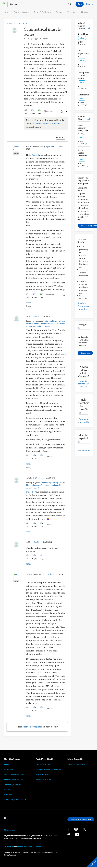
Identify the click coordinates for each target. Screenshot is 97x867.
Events (59, 12)
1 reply (28, 306)
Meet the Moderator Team (14, 774)
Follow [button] (81, 38)
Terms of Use (9, 847)
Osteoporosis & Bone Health (83, 75)
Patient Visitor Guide (43, 779)
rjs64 (35, 39)
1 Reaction (49, 456)
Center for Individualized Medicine (48, 769)
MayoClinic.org (9, 830)
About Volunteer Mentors (13, 779)
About (6, 764)
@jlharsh (51, 574)
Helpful (32, 113)
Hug (39, 113)
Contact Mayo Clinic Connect (15, 800)
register (38, 726)
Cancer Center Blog (43, 764)
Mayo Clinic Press (42, 774)
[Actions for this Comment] (64, 295)
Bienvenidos (84, 450)
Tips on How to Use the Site (83, 383)
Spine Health (83, 34)
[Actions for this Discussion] (66, 112)
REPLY (28, 302)
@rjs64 (35, 155)
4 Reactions (50, 295)
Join (80, 4)
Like (26, 113)
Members (71, 12)
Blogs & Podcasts (42, 12)
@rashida (38, 478)
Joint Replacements (83, 53)
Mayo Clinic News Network (77, 764)
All (88, 28)
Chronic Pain (83, 94)
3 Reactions (48, 111)
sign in (27, 726)
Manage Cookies (34, 847)
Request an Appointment (80, 819)
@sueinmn (50, 147)
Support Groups (21, 12)
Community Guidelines (12, 785)
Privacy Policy (22, 847)
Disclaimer (8, 790)
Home (6, 12)
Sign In (89, 4)
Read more (85, 353)
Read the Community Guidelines (83, 306)
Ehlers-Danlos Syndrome (82, 152)
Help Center (87, 12)
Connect (14, 4)
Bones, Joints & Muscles (17, 23)
